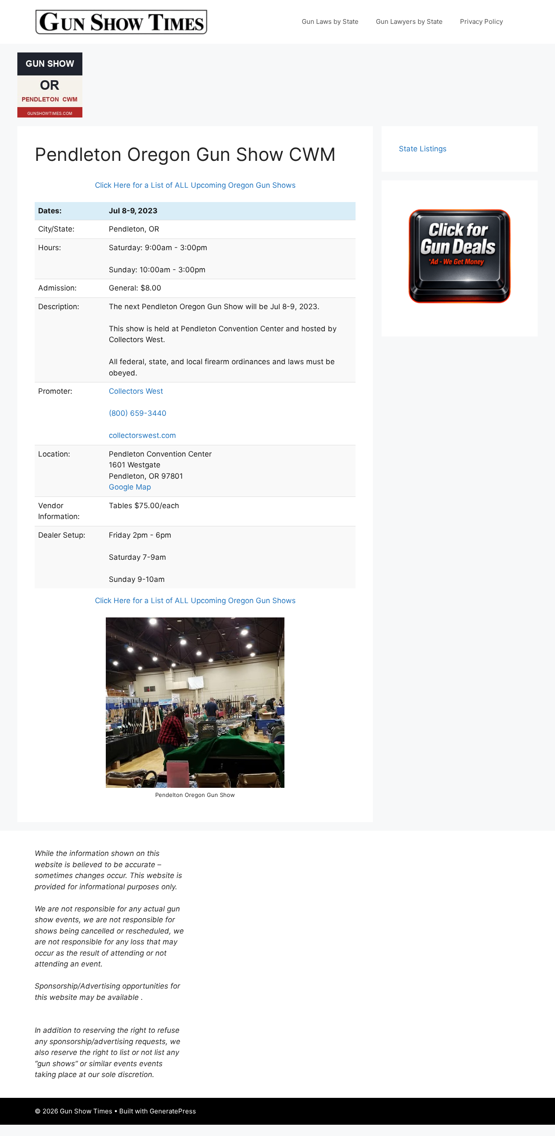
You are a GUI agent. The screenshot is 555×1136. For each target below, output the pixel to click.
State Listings (423, 148)
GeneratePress (173, 1111)
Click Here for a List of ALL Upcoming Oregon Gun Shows (195, 185)
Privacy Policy (481, 21)
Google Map (130, 487)
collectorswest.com (142, 435)
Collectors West (136, 391)
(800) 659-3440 (137, 413)
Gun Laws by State (330, 21)
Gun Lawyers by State (409, 21)
